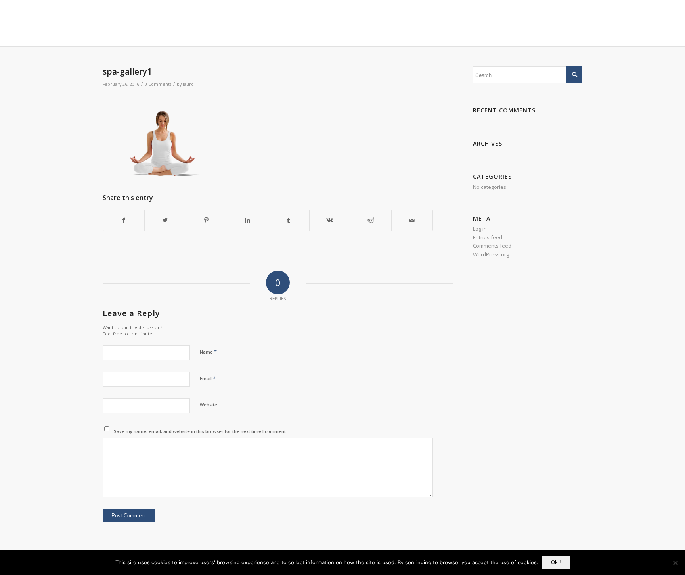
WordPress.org (491, 254)
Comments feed (492, 245)
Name (208, 351)
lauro (188, 84)
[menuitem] (368, 23)
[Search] (574, 23)
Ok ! (556, 562)
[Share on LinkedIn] (247, 220)
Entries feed (487, 237)
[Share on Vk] (330, 220)
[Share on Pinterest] (206, 220)
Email (208, 378)
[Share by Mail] (412, 220)
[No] (675, 563)
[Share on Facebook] (123, 220)
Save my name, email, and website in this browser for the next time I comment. (200, 431)
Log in (480, 228)
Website (208, 405)
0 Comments (158, 84)
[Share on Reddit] (370, 220)
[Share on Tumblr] (288, 220)
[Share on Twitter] (165, 220)
